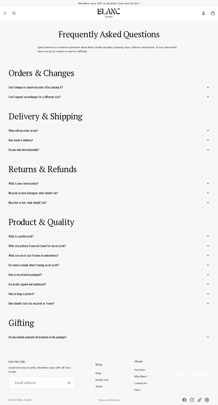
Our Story (139, 369)
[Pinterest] (206, 399)
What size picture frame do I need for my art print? (37, 245)
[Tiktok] (199, 399)
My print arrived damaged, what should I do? (33, 193)
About (98, 386)
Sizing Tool (101, 379)
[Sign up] (68, 382)
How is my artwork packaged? (25, 274)
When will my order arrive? (23, 130)
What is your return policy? (23, 183)
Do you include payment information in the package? (38, 337)
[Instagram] (192, 399)
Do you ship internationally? (24, 149)
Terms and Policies (109, 400)
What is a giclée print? (21, 236)
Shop (98, 373)
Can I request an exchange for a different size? (35, 96)
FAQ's (137, 389)
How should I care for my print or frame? (31, 303)
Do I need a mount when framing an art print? (34, 265)
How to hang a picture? (21, 293)
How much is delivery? (21, 140)
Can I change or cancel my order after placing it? (36, 87)
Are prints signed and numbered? (27, 284)
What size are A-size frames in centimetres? (34, 255)
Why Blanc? (140, 376)
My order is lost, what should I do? (27, 202)
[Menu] (5, 13)
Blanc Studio (24, 399)
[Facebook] (184, 399)
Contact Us (140, 383)
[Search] (14, 13)
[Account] (203, 13)
